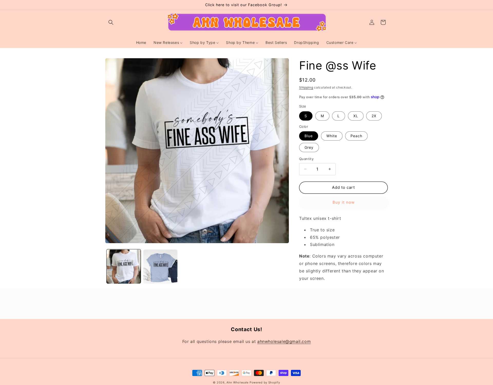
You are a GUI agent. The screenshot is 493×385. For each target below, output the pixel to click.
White (331, 136)
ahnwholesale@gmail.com (284, 341)
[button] (111, 22)
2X (374, 116)
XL (355, 116)
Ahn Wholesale (237, 382)
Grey (309, 147)
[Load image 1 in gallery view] (124, 267)
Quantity (306, 159)
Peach (356, 136)
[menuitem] (141, 42)
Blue (309, 136)
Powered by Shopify (265, 382)
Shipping (306, 87)
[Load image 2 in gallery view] (160, 267)
